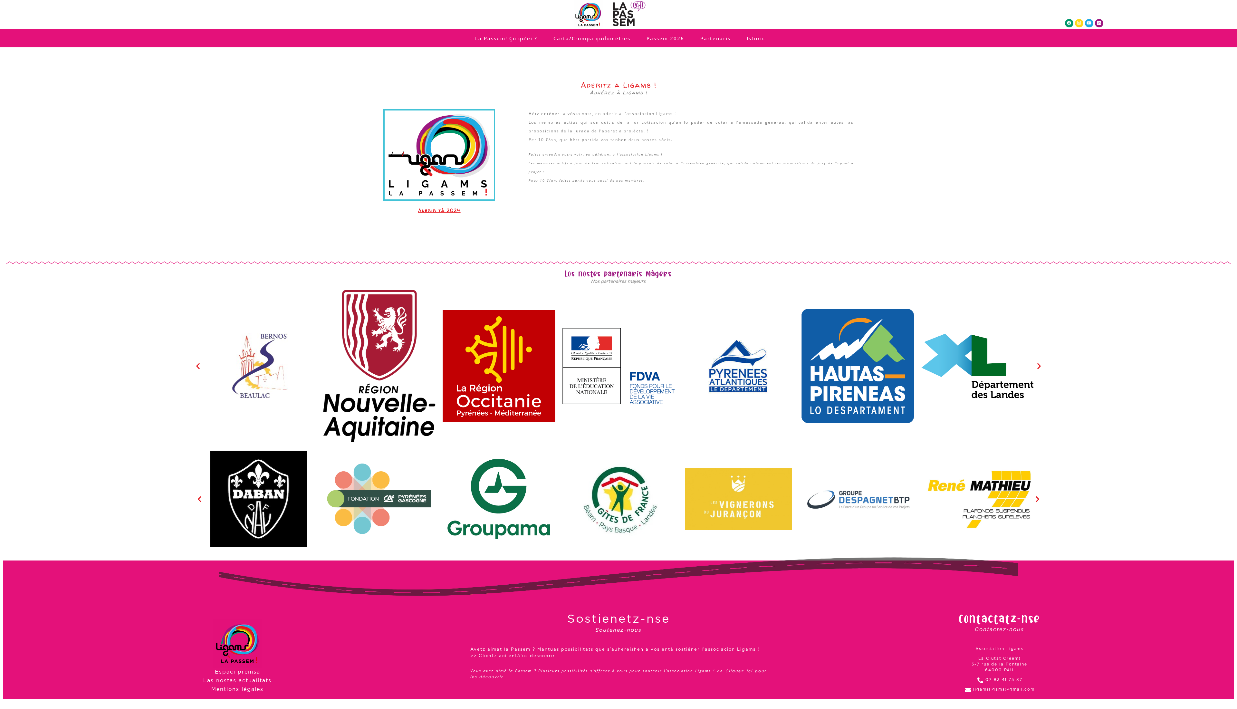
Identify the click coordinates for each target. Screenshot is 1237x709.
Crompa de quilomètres (616, 371)
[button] (611, 335)
